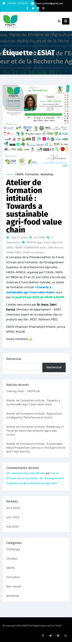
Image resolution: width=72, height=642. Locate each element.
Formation (32, 174)
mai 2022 (12, 526)
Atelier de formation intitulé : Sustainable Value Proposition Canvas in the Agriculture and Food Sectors (35, 447)
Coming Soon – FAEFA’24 (23, 391)
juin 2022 (12, 517)
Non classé (13, 586)
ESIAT (9, 247)
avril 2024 (13, 508)
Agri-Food (43, 242)
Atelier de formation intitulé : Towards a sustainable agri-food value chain (34, 206)
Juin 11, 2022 (19, 237)
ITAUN (10, 252)
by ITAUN (40, 237)
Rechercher (13, 359)
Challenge (13, 549)
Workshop (47, 174)
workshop (37, 252)
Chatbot (11, 558)
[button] (59, 21)
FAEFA (19, 174)
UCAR (26, 252)
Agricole (57, 242)
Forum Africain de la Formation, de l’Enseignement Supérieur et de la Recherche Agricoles (35, 478)
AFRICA (31, 242)
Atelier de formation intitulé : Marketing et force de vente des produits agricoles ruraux (35, 430)
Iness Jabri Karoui (51, 247)
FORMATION (31, 247)
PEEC (18, 252)
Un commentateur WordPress (25, 473)
